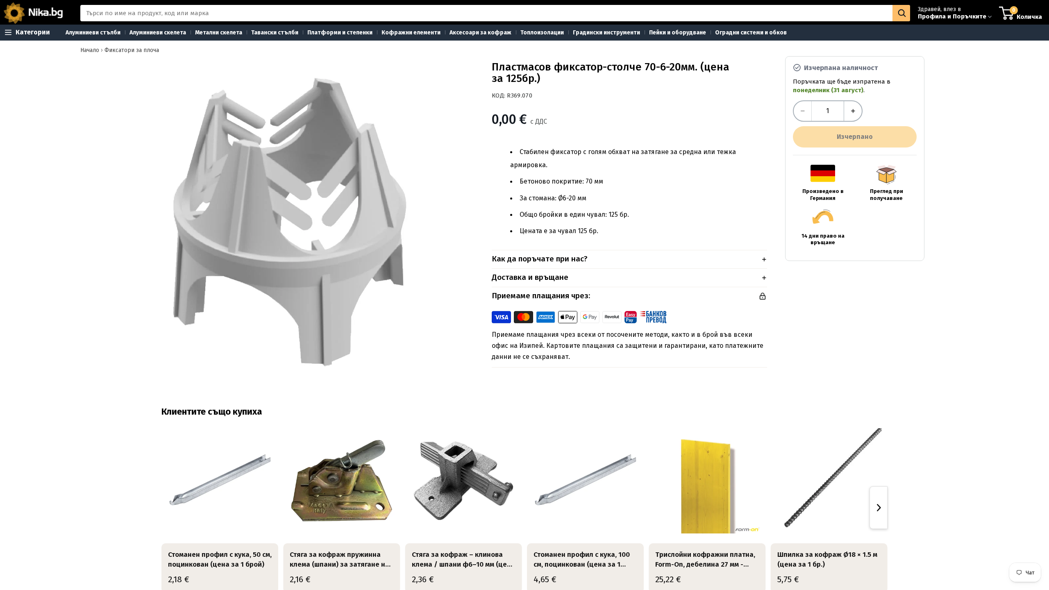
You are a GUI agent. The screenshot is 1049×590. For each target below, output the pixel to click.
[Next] (879, 507)
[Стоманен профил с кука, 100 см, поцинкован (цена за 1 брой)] (585, 480)
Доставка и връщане (530, 277)
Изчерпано (855, 137)
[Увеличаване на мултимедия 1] (289, 221)
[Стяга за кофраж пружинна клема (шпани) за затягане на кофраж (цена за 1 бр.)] (341, 480)
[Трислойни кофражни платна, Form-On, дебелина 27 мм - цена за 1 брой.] (707, 480)
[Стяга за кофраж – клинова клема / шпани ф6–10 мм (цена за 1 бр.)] (463, 480)
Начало (89, 50)
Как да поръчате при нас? (540, 258)
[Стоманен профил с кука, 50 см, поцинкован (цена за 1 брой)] (219, 480)
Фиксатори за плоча (131, 50)
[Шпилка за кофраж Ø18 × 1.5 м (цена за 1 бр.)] (829, 480)
